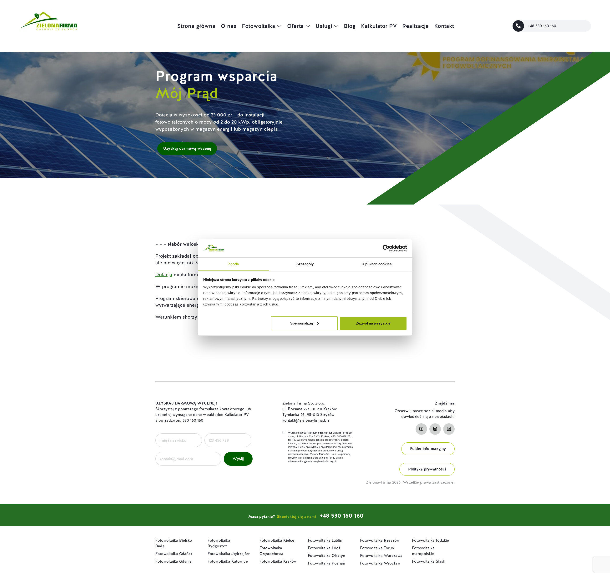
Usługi (323, 26)
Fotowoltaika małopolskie (423, 550)
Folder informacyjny (428, 448)
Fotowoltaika (258, 26)
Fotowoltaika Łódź (324, 547)
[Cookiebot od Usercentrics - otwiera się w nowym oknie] (386, 248)
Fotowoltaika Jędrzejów (229, 553)
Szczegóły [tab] (305, 264)
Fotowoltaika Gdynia (173, 561)
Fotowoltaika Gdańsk (173, 553)
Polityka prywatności (427, 469)
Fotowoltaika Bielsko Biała (173, 543)
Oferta (295, 26)
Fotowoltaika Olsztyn (326, 555)
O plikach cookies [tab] (376, 264)
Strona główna (196, 26)
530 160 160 (193, 420)
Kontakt (444, 26)
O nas (228, 26)
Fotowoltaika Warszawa (381, 555)
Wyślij (238, 458)
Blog (350, 26)
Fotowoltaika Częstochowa (271, 550)
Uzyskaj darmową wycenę (187, 148)
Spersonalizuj (301, 323)
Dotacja (163, 274)
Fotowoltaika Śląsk (428, 561)
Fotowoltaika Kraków (278, 561)
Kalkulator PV (379, 26)
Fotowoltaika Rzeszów (380, 540)
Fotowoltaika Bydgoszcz (219, 543)
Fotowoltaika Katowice (228, 561)
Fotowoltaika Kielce (276, 540)
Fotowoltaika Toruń (377, 547)
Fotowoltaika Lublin (325, 540)
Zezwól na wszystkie (373, 323)
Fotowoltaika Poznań (326, 563)
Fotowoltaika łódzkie (430, 540)
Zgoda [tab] (233, 264)
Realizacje (415, 26)
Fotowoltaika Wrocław (380, 563)
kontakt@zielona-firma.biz (305, 420)
